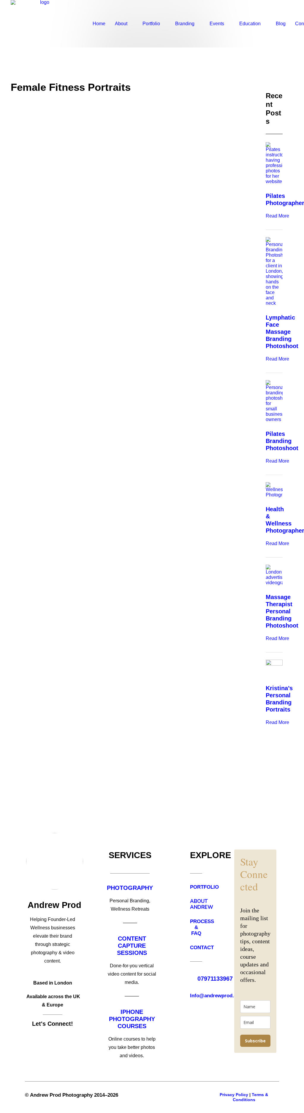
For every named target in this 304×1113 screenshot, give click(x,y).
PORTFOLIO (204, 887)
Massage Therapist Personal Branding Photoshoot (282, 611)
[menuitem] (99, 23)
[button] (127, 171)
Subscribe (255, 1041)
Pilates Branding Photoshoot (282, 441)
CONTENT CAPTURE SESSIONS (132, 945)
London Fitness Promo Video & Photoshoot (96, 263)
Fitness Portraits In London (68, 737)
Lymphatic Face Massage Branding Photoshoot (282, 331)
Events (217, 23)
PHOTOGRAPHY (130, 888)
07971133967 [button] (215, 978)
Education (250, 23)
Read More (277, 215)
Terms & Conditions (250, 1097)
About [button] (121, 23)
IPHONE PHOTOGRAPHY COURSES (132, 1019)
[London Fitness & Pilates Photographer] (42, 23)
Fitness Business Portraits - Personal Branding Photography (124, 500)
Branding (184, 23)
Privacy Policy (234, 1094)
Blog (281, 23)
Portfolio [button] (151, 23)
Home (99, 23)
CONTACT (202, 947)
